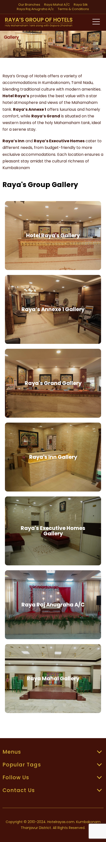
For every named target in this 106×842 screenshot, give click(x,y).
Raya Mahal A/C (57, 4)
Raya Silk (81, 4)
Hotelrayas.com (60, 821)
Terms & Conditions (73, 9)
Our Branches (29, 4)
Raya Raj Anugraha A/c (35, 9)
